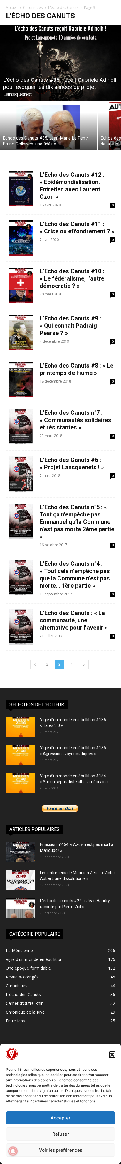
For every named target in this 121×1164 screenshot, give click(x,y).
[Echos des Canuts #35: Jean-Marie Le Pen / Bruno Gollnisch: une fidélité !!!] (48, 126)
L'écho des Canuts (63, 7)
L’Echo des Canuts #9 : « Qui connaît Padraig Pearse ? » (70, 326)
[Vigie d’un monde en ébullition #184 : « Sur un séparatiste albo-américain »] (20, 783)
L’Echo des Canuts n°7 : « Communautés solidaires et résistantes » (75, 420)
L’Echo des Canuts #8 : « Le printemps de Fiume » (76, 369)
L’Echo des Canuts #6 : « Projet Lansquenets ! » (72, 463)
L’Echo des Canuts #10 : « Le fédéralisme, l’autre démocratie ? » (72, 278)
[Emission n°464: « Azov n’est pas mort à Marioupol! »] (20, 852)
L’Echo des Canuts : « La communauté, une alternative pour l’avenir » (74, 620)
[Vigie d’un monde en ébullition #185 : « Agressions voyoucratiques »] (20, 755)
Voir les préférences (60, 1150)
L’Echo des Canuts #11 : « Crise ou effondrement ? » (77, 227)
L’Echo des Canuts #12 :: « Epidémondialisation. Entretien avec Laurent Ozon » (73, 185)
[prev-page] (35, 664)
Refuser (60, 1134)
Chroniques (33, 7)
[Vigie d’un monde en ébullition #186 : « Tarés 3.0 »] (20, 727)
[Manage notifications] (13, 1151)
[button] (112, 1055)
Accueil (12, 7)
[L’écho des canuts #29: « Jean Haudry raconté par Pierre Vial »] (20, 908)
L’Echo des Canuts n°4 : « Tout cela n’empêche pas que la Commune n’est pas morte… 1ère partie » (75, 574)
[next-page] (84, 664)
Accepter (60, 1118)
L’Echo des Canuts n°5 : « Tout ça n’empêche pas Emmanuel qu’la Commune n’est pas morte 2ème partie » (77, 522)
